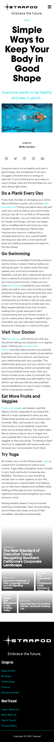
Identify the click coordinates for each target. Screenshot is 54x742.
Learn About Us (10, 709)
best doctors (13, 338)
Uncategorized (8, 547)
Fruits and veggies (12, 407)
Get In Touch (9, 720)
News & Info (25, 601)
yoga (46, 461)
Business (6, 595)
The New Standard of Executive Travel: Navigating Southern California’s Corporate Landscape (22, 557)
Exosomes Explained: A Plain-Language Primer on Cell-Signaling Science (16, 584)
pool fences (14, 285)
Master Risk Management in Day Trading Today (10, 604)
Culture (27, 20)
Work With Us (9, 714)
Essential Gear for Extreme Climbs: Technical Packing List (35, 606)
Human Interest (9, 578)
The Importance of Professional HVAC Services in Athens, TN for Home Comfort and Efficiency (44, 587)
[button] (6, 158)
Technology (41, 573)
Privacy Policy (9, 725)
